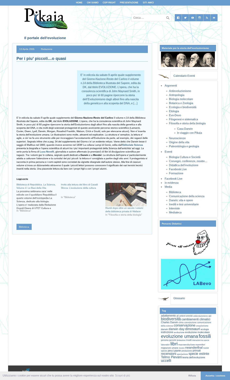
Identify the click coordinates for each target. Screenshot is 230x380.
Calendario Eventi (184, 75)
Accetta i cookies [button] (215, 375)
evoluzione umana (179, 336)
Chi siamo (92, 2)
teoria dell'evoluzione (193, 357)
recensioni (168, 354)
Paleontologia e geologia (184, 146)
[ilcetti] (26, 370)
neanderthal (194, 347)
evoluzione (179, 332)
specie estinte (199, 354)
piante (177, 350)
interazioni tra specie (200, 340)
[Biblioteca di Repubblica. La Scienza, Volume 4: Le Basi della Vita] (39, 199)
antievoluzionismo (200, 316)
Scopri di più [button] (122, 375)
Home (79, 2)
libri (174, 343)
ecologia (205, 329)
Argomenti (171, 85)
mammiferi (200, 345)
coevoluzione (190, 322)
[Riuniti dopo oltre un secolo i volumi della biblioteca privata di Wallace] (125, 194)
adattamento (168, 315)
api (209, 316)
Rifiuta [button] (192, 375)
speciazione (182, 354)
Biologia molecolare (181, 99)
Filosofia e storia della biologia (187, 123)
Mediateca (175, 212)
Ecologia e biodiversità (182, 107)
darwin (164, 329)
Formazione (176, 173)
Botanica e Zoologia (181, 103)
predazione (187, 351)
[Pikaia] (45, 28)
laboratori (165, 345)
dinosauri (192, 329)
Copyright (109, 2)
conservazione (184, 325)
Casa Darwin (185, 128)
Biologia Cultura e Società (184, 157)
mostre (182, 348)
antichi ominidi (186, 316)
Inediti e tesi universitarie (184, 204)
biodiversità (171, 319)
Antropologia (176, 95)
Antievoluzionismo (180, 91)
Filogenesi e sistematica (183, 119)
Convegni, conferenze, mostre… (188, 161)
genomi (172, 340)
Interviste (174, 208)
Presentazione (129, 2)
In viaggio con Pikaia (189, 132)
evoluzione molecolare (197, 332)
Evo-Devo (175, 115)
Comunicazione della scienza (186, 196)
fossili (205, 336)
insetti (189, 340)
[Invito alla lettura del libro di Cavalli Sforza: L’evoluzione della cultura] (83, 192)
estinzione (167, 332)
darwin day (177, 329)
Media (168, 186)
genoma (165, 340)
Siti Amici (148, 2)
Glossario (179, 298)
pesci (171, 350)
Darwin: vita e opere (181, 200)
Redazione (46, 49)
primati (197, 350)
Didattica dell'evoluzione (183, 165)
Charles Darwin (169, 322)
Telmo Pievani (171, 357)
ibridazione (181, 340)
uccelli (166, 360)
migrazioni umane (169, 348)
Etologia (174, 111)
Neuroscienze (177, 138)
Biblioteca (24, 227)
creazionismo (202, 326)
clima (181, 322)
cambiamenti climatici (196, 319)
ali (177, 316)
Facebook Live (178, 169)
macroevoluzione (186, 344)
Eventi (168, 151)
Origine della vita (179, 142)
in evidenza (171, 182)
